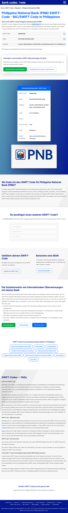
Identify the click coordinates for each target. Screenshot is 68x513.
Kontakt (59, 502)
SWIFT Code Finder (15, 504)
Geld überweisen (8, 325)
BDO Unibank (39, 346)
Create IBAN (55, 504)
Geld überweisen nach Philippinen (15, 69)
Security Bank (60, 355)
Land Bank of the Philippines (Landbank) (22, 351)
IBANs (3, 431)
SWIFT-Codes (9, 8)
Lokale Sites (8, 502)
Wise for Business (39, 325)
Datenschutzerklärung (27, 502)
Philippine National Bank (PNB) (31, 8)
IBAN (3, 423)
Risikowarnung (51, 502)
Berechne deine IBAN (44, 270)
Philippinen (18, 8)
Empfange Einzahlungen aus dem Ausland (42, 69)
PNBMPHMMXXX (36, 24)
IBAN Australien (46, 504)
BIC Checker (26, 504)
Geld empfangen (24, 325)
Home (2, 8)
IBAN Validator (35, 504)
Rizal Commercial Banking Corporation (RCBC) (38, 355)
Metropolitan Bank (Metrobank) (47, 351)
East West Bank (51, 346)
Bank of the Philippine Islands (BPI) (21, 346)
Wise (6, 49)
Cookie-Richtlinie (40, 502)
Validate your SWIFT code (11, 271)
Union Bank (33, 359)
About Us (16, 502)
